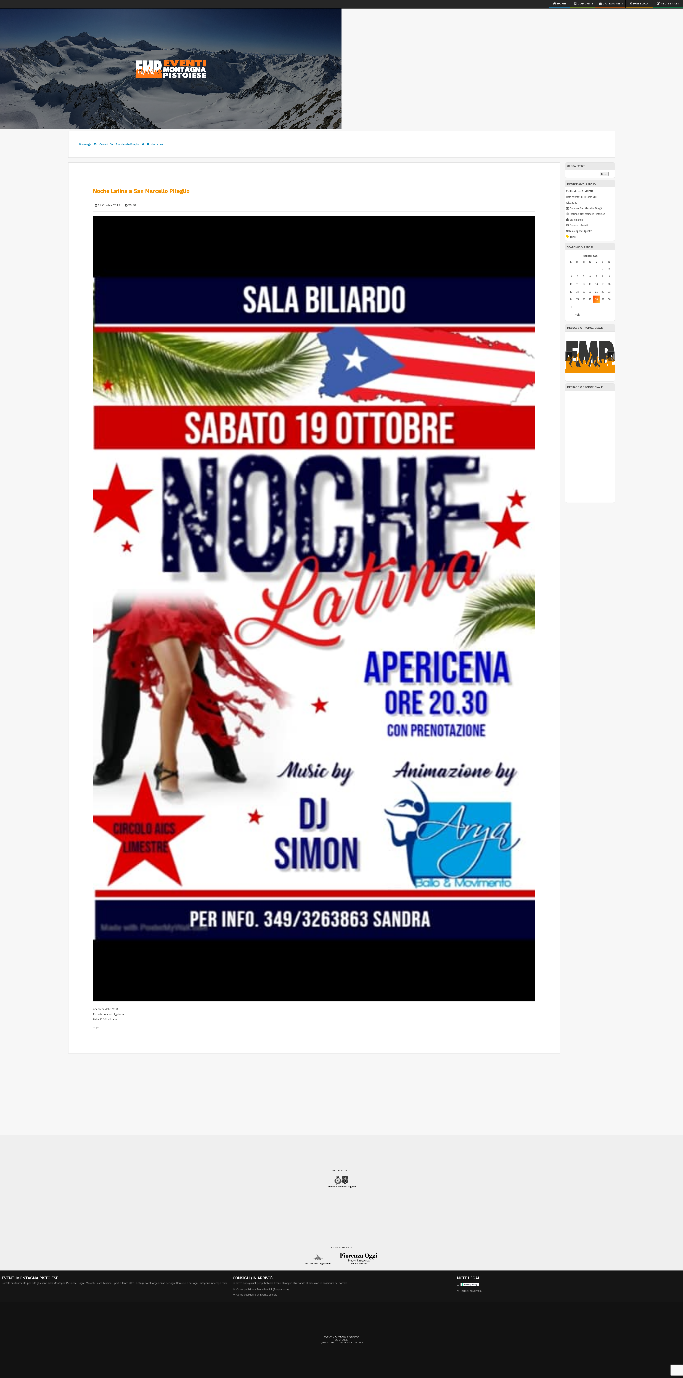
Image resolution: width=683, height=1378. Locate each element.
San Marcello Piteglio (127, 144)
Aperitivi (588, 231)
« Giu (577, 315)
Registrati (669, 3)
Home (561, 3)
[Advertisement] (590, 446)
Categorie (611, 3)
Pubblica (640, 3)
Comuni (583, 3)
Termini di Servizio (471, 1291)
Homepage (85, 144)
